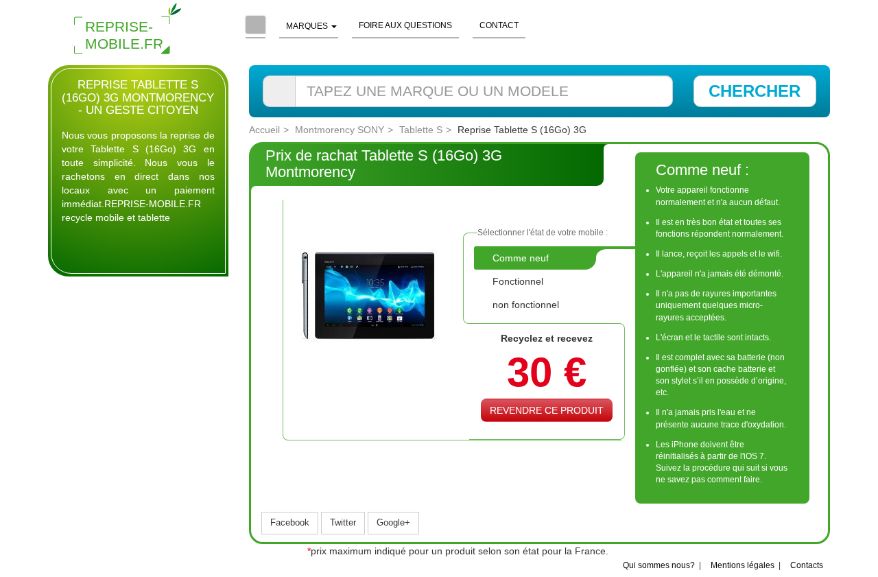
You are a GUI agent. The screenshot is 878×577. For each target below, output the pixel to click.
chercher (754, 91)
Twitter (343, 522)
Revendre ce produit (547, 410)
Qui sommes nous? (659, 565)
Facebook (289, 522)
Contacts (806, 565)
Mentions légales (742, 565)
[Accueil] (255, 26)
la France (585, 550)
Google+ (393, 522)
